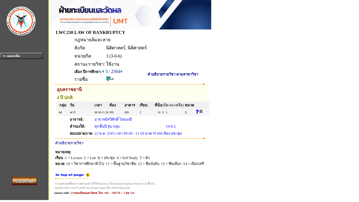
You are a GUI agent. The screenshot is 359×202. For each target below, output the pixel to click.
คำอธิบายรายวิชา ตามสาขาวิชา (173, 74)
